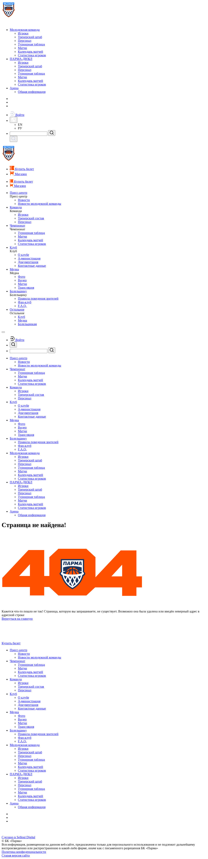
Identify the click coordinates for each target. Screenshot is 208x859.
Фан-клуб (24, 302)
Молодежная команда (25, 29)
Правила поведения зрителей (38, 298)
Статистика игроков (32, 55)
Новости (24, 200)
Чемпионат (17, 225)
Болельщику (18, 291)
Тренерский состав (31, 218)
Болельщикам (27, 324)
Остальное (17, 309)
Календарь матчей (30, 51)
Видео (22, 280)
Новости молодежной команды (39, 203)
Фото (21, 276)
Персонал (24, 40)
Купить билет (11, 643)
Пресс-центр (18, 192)
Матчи (22, 48)
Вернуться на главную (17, 618)
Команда (16, 207)
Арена (14, 88)
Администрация (29, 258)
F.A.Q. (22, 306)
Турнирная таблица (31, 44)
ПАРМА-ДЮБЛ (21, 59)
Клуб (13, 247)
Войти (19, 115)
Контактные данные (32, 265)
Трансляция (26, 287)
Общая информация (32, 91)
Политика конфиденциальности (24, 852)
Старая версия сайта (16, 855)
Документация (28, 262)
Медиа (14, 269)
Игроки (23, 33)
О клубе (23, 254)
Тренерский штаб (30, 37)
